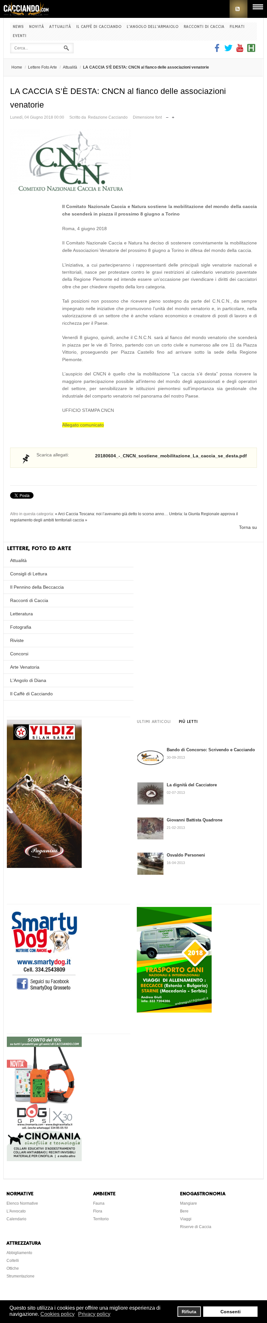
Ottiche (13, 1268)
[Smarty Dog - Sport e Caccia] (44, 991)
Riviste (17, 640)
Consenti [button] (230, 1311)
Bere (184, 1211)
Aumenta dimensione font (173, 115)
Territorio (101, 1219)
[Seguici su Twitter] (228, 50)
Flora (97, 1211)
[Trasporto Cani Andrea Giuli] (174, 1011)
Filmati (237, 27)
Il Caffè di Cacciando (98, 27)
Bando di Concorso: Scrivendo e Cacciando (211, 749)
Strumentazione (21, 1276)
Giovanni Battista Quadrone (194, 820)
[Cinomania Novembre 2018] (44, 1159)
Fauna (99, 1203)
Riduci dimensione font (167, 115)
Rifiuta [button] (189, 1311)
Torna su (248, 527)
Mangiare (188, 1203)
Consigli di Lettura (28, 573)
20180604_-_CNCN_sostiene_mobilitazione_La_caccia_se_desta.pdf (171, 455)
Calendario (16, 1219)
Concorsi (19, 653)
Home (16, 67)
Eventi (19, 36)
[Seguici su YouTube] (240, 50)
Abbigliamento (19, 1253)
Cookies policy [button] (57, 1314)
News (18, 27)
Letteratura (21, 613)
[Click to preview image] (133, 162)
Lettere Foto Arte (42, 67)
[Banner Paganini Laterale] (44, 866)
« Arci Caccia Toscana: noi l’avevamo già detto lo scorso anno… (111, 514)
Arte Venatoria (24, 667)
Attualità (60, 27)
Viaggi (185, 1219)
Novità (36, 27)
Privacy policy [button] (94, 1314)
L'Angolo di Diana (28, 680)
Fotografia (20, 627)
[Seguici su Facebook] (218, 50)
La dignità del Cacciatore (192, 784)
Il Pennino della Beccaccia (37, 587)
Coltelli (13, 1260)
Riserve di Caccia (195, 1227)
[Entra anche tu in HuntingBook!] (251, 50)
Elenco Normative (22, 1203)
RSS (238, 9)
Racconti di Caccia (204, 27)
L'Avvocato (16, 1211)
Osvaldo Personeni (186, 855)
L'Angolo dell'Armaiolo (152, 27)
